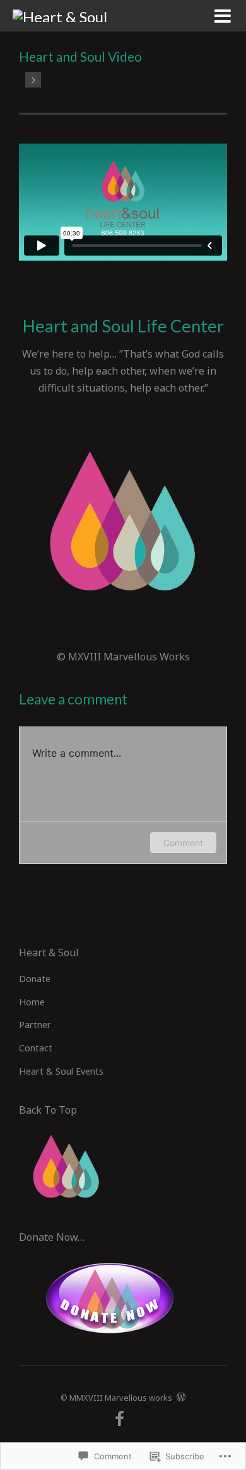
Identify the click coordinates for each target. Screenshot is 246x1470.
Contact (35, 1048)
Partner (35, 1025)
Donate (34, 979)
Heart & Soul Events (61, 1071)
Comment (183, 842)
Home (32, 1002)
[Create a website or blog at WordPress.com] (181, 1397)
